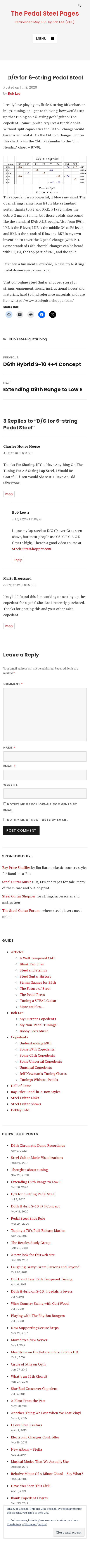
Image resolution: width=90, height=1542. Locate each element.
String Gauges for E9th (38, 982)
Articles (17, 952)
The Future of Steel (35, 988)
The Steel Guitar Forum (21, 910)
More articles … (32, 1006)
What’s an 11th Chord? (29, 1376)
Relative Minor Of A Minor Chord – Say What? (47, 1473)
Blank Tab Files (32, 964)
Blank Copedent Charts (29, 1498)
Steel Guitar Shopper (19, 896)
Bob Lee (14, 93)
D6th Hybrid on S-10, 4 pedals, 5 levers (42, 1291)
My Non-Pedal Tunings (38, 1025)
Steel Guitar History (35, 976)
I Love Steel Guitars (26, 1425)
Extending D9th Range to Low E (36, 1181)
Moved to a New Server (29, 1339)
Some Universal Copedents (41, 1061)
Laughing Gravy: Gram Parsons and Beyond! (45, 1267)
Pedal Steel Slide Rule (28, 1218)
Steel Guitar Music (16, 881)
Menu (41, 38)
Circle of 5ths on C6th (28, 1364)
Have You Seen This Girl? (30, 1485)
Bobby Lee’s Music (34, 1031)
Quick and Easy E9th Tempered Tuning (41, 1279)
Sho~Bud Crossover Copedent (34, 1388)
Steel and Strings (33, 970)
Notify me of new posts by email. (37, 820)
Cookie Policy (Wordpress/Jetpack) (27, 1524)
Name (9, 747)
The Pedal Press (32, 994)
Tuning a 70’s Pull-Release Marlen (38, 1230)
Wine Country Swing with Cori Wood (40, 1303)
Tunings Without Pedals (39, 1079)
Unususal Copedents (36, 1067)
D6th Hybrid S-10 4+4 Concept (35, 1206)
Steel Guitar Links (25, 1097)
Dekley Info (20, 1110)
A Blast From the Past (28, 1400)
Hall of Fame (21, 1085)
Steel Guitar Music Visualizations (37, 1157)
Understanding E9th (36, 1043)
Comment (13, 684)
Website (10, 785)
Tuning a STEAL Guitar (38, 1000)
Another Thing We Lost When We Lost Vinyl (46, 1412)
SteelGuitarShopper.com (31, 548)
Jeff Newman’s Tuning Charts (43, 1073)
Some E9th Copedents (37, 1049)
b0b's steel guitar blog (28, 339)
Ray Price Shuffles (16, 867)
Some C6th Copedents (37, 1055)
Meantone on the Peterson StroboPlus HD (44, 1352)
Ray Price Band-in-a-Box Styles (35, 1091)
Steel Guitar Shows (26, 1104)
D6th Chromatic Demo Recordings (38, 1145)
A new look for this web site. (33, 1254)
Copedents (19, 1037)
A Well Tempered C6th (37, 958)
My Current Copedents (38, 1018)
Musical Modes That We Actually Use (40, 1461)
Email (9, 766)
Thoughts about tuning (29, 1169)
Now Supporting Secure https (35, 1327)
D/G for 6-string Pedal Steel (33, 1194)
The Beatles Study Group (30, 1242)
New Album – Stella (26, 1449)
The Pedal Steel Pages (45, 13)
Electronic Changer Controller (35, 1437)
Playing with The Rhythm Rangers (38, 1315)
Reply (9, 494)
